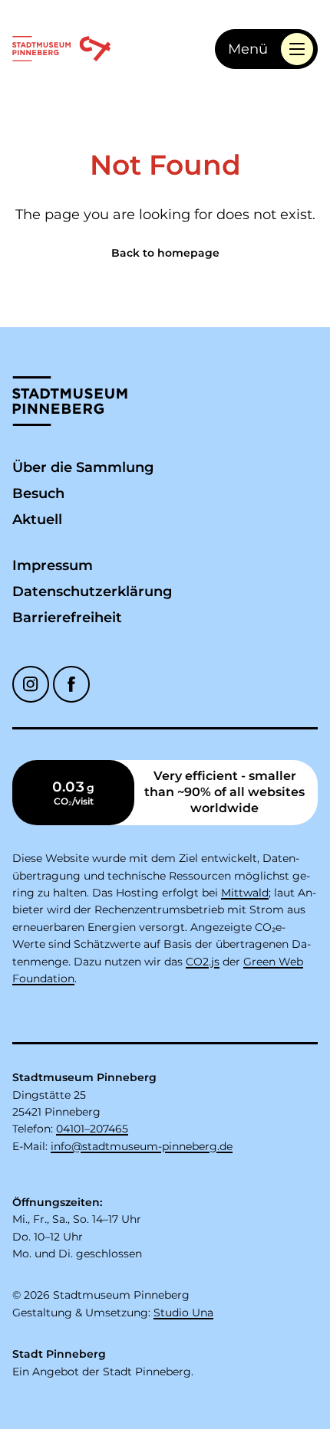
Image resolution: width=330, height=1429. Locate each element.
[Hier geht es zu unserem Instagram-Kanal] (30, 684)
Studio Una (183, 1312)
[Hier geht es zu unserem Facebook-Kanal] (71, 684)
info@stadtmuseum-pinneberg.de (142, 1146)
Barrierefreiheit (67, 617)
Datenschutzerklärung (92, 591)
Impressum (52, 565)
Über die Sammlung (82, 467)
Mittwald (245, 893)
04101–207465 (92, 1129)
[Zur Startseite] (69, 401)
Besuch (38, 493)
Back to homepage (165, 253)
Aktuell (37, 519)
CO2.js (202, 962)
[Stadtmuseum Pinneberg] (61, 48)
